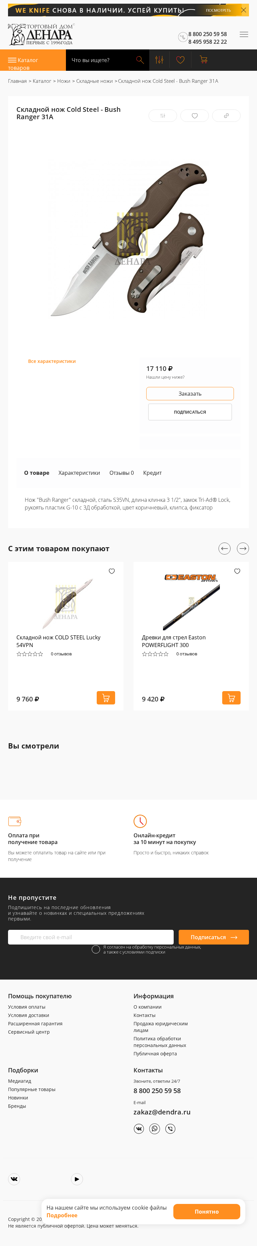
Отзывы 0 (121, 472)
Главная (17, 80)
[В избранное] (194, 116)
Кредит (152, 472)
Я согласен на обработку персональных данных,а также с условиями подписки (152, 950)
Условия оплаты (27, 1007)
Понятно (207, 1211)
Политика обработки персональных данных (160, 1041)
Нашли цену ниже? (165, 377)
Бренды (17, 1106)
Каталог (41, 80)
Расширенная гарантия (35, 1023)
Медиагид (19, 1081)
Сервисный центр (29, 1032)
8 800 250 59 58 (157, 1090)
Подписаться (209, 937)
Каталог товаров (23, 63)
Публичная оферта (155, 1053)
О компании (148, 1007)
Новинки (18, 1097)
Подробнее (62, 1215)
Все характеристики (52, 361)
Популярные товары (32, 1089)
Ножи (63, 80)
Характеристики (79, 472)
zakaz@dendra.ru (162, 1111)
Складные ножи (94, 80)
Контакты (145, 1015)
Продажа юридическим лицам (161, 1026)
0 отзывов (61, 654)
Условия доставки (28, 1015)
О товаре (36, 472)
